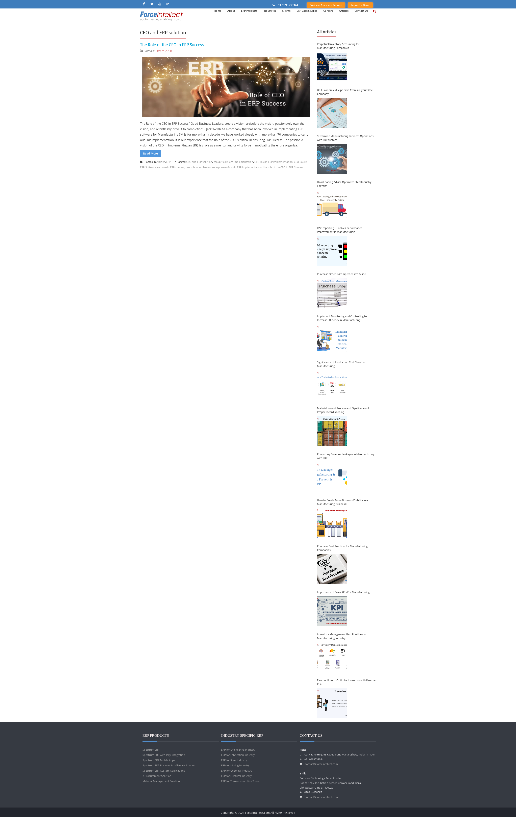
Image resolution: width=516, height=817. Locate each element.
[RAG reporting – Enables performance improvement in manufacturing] (332, 251)
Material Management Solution (161, 781)
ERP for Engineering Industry (238, 749)
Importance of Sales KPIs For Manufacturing (343, 592)
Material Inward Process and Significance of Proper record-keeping (343, 410)
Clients (286, 11)
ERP (168, 162)
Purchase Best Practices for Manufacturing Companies (342, 548)
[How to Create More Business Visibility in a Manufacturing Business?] (332, 523)
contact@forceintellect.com (321, 764)
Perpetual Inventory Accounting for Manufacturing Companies (338, 46)
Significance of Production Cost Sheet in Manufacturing (341, 364)
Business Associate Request (326, 5)
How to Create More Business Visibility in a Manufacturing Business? (342, 502)
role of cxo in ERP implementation (241, 167)
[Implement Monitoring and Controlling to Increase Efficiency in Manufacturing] (332, 339)
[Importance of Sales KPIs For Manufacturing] (332, 611)
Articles (344, 11)
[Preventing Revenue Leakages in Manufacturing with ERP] (332, 477)
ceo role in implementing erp (203, 167)
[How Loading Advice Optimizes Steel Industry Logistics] (332, 205)
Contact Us (361, 11)
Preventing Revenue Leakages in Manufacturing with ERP (345, 456)
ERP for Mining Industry (235, 765)
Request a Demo (360, 5)
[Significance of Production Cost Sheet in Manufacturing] (332, 385)
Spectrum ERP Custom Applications (164, 770)
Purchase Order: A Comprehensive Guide (341, 274)
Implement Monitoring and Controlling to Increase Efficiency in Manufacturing (342, 318)
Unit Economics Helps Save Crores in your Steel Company (345, 92)
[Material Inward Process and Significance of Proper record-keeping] (332, 431)
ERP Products (249, 11)
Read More (150, 153)
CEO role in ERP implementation (273, 162)
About (231, 11)
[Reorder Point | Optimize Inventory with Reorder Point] (332, 703)
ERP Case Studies (306, 11)
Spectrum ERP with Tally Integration (164, 755)
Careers (328, 11)
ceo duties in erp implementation (233, 162)
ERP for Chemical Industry (236, 770)
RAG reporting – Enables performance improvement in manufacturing (339, 230)
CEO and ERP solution (199, 162)
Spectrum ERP (151, 749)
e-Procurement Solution (157, 776)
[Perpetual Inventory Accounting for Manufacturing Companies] (332, 67)
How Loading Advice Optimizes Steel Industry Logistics (344, 184)
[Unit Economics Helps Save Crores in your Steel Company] (332, 113)
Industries (269, 11)
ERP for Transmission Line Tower (240, 781)
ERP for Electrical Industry (236, 776)
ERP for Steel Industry (234, 760)
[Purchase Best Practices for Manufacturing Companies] (332, 569)
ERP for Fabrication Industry (238, 755)
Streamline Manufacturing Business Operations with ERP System (345, 138)
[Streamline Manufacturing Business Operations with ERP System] (332, 159)
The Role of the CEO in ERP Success (172, 45)
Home (217, 11)
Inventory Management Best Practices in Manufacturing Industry (341, 636)
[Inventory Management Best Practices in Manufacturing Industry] (332, 657)
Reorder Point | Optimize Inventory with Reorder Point (346, 682)
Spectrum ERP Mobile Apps (159, 760)
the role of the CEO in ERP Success (283, 167)
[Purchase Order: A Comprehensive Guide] (332, 293)
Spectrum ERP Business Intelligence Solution (169, 765)
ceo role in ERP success (170, 167)
